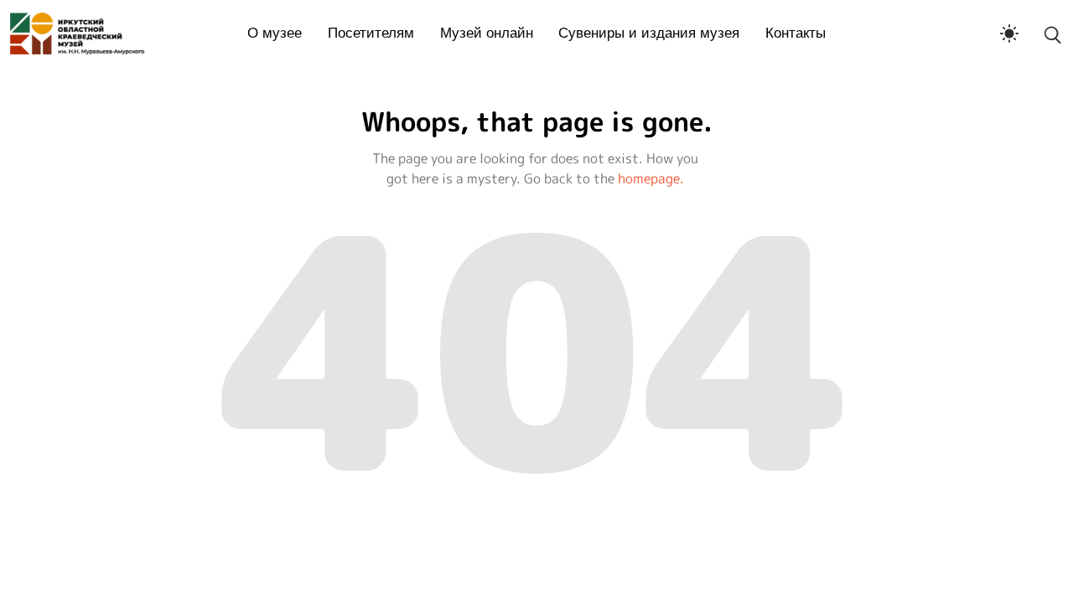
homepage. (651, 178)
